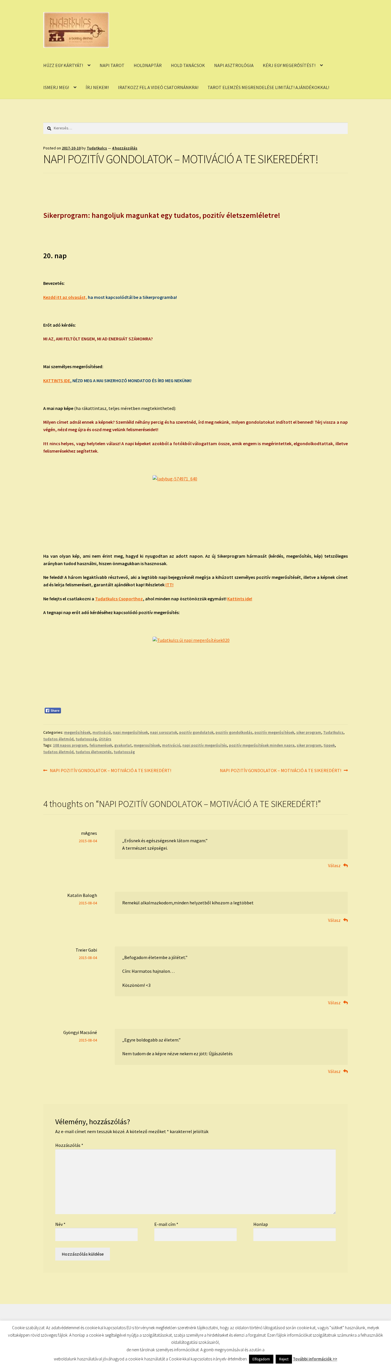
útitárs (105, 738)
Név (60, 1224)
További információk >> (315, 1359)
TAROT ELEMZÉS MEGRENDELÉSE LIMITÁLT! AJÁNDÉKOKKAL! (268, 87)
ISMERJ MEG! (56, 87)
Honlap (260, 1224)
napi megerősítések (130, 732)
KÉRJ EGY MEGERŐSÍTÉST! (289, 65)
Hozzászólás (69, 1145)
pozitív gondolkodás (234, 732)
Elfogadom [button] (261, 1359)
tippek (329, 745)
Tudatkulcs (97, 148)
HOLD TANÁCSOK (188, 65)
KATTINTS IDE (56, 380)
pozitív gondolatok (196, 732)
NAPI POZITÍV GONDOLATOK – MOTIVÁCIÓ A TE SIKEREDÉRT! (110, 770)
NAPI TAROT (112, 65)
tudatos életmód (58, 738)
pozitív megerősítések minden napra (262, 745)
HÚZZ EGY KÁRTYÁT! (63, 65)
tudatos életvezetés (94, 751)
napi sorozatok (163, 732)
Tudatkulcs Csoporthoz (119, 598)
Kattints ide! (239, 598)
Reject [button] (284, 1359)
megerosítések (147, 745)
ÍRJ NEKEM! (97, 87)
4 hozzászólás (124, 148)
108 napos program (70, 745)
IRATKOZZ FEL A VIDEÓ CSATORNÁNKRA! (158, 87)
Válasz (334, 865)
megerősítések (77, 732)
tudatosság (86, 738)
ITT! (169, 584)
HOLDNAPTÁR (148, 65)
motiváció (101, 732)
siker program (308, 732)
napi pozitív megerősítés (204, 745)
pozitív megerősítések (274, 732)
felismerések (100, 745)
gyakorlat (123, 745)
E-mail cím (166, 1224)
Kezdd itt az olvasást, (65, 297)
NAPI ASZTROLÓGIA (234, 65)
